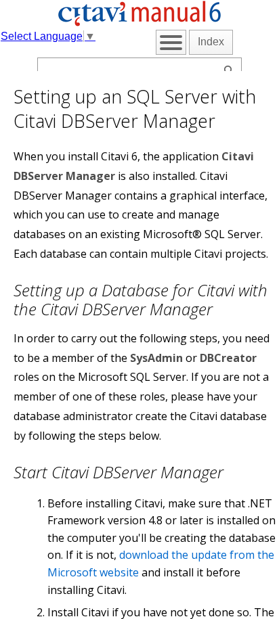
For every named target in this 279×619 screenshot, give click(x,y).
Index (211, 41)
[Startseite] (139, 23)
